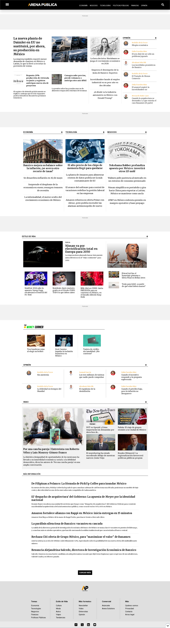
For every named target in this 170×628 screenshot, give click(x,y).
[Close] (99, 296)
